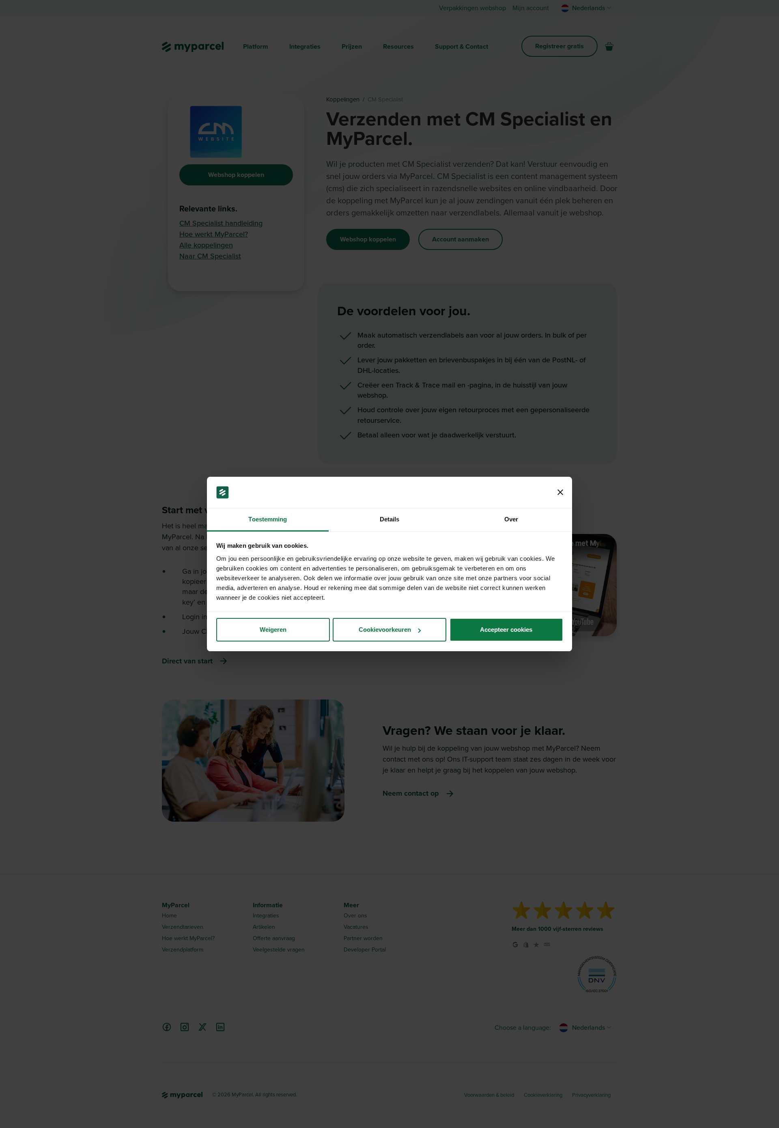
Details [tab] (390, 519)
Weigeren (273, 629)
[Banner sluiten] (560, 492)
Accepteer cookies (506, 629)
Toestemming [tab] (267, 519)
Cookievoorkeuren (385, 629)
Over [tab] (511, 519)
